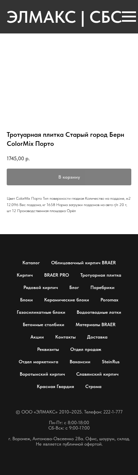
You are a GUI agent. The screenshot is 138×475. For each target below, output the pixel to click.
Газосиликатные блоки (41, 312)
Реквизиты (48, 349)
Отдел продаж (85, 349)
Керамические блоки (66, 299)
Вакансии (80, 361)
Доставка (97, 337)
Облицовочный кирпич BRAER (83, 262)
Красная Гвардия (55, 386)
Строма (93, 386)
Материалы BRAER (96, 324)
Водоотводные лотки (99, 312)
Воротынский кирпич (42, 374)
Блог (74, 287)
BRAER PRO (56, 275)
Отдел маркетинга (38, 361)
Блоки (26, 299)
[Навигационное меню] (129, 16)
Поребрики (102, 287)
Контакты (65, 337)
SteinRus (111, 361)
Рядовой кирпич (40, 287)
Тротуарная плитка (100, 275)
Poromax (109, 299)
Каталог (31, 262)
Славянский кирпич (97, 374)
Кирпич (25, 275)
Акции (37, 337)
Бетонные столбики (43, 324)
